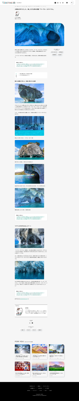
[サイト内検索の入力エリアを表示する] (67, 2)
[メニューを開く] (71, 2)
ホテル (34, 329)
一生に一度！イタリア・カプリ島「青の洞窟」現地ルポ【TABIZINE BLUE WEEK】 (28, 65)
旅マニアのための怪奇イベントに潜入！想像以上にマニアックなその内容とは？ (22, 374)
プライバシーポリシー (46, 386)
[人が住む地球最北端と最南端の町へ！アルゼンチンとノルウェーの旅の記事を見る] (56, 366)
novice (46, 390)
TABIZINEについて (32, 386)
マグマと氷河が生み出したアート (24, 75)
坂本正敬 (21, 354)
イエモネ (40, 390)
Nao (37, 354)
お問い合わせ (40, 388)
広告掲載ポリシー (33, 388)
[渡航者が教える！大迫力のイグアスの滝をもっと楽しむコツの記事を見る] (56, 348)
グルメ (28, 329)
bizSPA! (50, 390)
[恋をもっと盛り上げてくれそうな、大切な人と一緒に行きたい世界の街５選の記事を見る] (39, 366)
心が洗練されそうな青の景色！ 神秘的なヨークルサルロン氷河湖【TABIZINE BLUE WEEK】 (29, 216)
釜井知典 (19, 17)
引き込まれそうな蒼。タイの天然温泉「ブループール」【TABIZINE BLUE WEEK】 (28, 66)
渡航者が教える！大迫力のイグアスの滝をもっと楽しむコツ (56, 356)
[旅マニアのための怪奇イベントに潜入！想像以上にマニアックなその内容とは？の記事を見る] (22, 366)
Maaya (20, 371)
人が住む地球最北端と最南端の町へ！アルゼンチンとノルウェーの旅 (56, 374)
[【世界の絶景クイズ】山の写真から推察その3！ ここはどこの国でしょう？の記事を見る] (39, 348)
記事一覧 (28, 390)
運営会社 (39, 386)
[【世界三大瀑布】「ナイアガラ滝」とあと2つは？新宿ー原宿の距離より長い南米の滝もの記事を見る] (22, 348)
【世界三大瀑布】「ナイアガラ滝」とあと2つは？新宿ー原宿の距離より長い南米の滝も (21, 356)
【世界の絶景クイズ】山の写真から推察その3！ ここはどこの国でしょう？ (39, 356)
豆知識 (39, 329)
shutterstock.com (23, 298)
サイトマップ (35, 390)
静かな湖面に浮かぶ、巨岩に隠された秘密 (25, 73)
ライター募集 (47, 388)
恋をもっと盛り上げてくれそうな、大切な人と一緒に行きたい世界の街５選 (39, 374)
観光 (22, 329)
